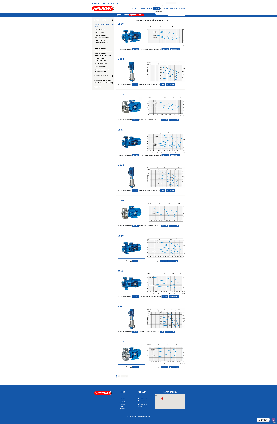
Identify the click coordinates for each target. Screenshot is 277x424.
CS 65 (121, 129)
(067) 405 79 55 (108, 3)
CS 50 (121, 235)
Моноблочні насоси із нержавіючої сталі (101, 59)
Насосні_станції (99, 32)
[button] (162, 398)
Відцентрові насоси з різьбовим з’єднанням (101, 49)
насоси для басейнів (101, 63)
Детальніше (174, 49)
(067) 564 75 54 (143, 404)
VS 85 (121, 59)
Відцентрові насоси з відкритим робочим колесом (103, 54)
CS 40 (121, 271)
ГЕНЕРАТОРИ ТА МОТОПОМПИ (103, 82)
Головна (133, 8)
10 (122, 376)
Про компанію (141, 8)
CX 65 (121, 200)
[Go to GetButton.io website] (273, 422)
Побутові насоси (100, 29)
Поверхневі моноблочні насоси (101, 25)
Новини (171, 8)
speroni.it (115, 3)
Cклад (176, 8)
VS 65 (121, 165)
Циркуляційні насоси (101, 66)
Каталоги (149, 8)
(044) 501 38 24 (97, 3)
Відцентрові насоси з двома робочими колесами (103, 70)
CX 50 (121, 341)
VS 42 (121, 306)
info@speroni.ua (143, 406)
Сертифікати (164, 8)
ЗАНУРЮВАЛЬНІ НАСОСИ (101, 76)
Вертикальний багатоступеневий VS (102, 41)
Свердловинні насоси (101, 20)
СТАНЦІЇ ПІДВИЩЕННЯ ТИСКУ (102, 80)
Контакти (182, 8)
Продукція (156, 8)
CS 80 (121, 23)
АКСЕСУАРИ (97, 87)
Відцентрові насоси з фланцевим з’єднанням (102, 36)
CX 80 (121, 94)
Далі (126, 376)
